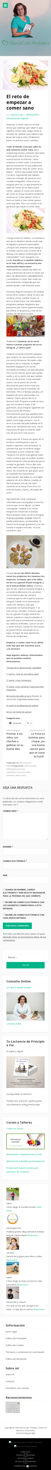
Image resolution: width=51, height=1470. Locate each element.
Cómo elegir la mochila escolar (21, 1207)
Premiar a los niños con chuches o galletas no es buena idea (14, 739)
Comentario (10, 811)
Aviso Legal (11, 1331)
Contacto (10, 1381)
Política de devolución (16, 1358)
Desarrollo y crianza (16, 1302)
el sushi (28, 517)
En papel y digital (14, 1051)
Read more (32, 1235)
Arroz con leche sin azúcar (19, 711)
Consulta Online (13, 1023)
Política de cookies (26, 1458)
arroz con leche (16, 517)
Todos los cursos (14, 1128)
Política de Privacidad (16, 1338)
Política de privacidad (25, 1455)
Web (5, 875)
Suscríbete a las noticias (17, 1388)
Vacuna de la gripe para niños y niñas (24, 1256)
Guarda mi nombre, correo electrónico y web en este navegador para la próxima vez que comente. (24, 892)
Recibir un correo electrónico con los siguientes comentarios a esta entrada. (23, 905)
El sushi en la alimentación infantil (22, 705)
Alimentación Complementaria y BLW (24, 1154)
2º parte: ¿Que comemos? (19, 680)
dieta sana (21, 775)
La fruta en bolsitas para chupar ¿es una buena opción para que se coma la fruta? (36, 743)
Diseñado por (20, 1466)
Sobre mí (10, 1374)
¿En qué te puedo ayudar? (19, 987)
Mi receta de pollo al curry (19, 696)
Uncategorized (13, 1228)
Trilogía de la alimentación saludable (23, 667)
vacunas (10, 1252)
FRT (33, 1433)
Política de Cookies (15, 1345)
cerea (19, 772)
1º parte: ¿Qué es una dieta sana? (22, 674)
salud (8, 1203)
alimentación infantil (17, 118)
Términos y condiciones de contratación (25, 1352)
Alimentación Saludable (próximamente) (25, 1161)
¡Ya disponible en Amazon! (18, 1094)
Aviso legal (25, 1452)
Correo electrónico (15, 861)
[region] (25, 1141)
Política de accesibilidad (25, 1461)
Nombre (8, 846)
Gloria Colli (17, 114)
